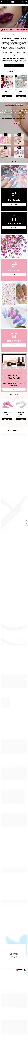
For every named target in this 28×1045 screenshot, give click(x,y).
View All (14, 123)
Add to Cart (7, 96)
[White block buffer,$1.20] (21, 404)
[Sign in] (23, 2)
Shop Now (14, 389)
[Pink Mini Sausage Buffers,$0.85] (7, 404)
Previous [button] (2, 82)
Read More (7, 142)
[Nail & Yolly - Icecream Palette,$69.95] (21, 81)
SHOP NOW (14, 204)
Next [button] (26, 82)
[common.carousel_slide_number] (14, 14)
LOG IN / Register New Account (14, 65)
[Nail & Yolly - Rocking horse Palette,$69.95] (7, 81)
